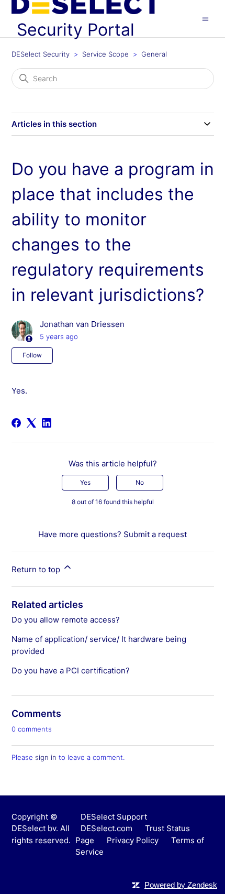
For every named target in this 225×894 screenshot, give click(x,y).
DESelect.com (106, 828)
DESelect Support (114, 817)
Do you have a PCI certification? (71, 670)
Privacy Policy (133, 840)
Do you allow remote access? (66, 620)
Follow (32, 355)
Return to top (37, 569)
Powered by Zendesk (180, 884)
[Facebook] (16, 423)
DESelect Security (41, 54)
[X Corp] (31, 423)
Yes (85, 482)
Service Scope (105, 54)
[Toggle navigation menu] (205, 18)
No (140, 482)
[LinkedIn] (46, 423)
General (154, 54)
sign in (46, 757)
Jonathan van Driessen (82, 324)
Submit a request (155, 534)
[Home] (86, 11)
